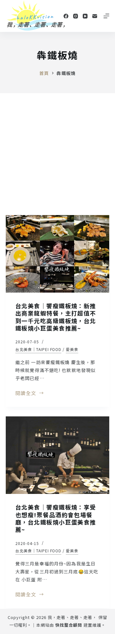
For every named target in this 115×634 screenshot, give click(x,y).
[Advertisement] (57, 153)
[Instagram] (75, 16)
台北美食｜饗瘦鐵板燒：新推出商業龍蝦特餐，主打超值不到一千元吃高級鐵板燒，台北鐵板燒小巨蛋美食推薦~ (55, 317)
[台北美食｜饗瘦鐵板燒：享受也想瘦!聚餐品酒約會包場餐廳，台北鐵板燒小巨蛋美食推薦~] (57, 455)
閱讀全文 (25, 393)
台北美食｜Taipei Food (38, 349)
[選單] (106, 16)
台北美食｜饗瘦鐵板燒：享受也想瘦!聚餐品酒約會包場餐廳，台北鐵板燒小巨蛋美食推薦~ (55, 518)
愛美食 (72, 349)
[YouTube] (85, 16)
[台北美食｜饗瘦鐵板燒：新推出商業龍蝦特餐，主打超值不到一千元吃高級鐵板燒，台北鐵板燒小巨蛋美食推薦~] (57, 254)
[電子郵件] (94, 16)
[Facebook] (66, 16)
